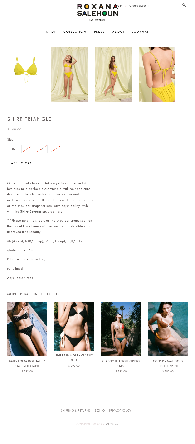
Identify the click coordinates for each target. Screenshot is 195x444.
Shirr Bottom (30, 211)
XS (13, 149)
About (118, 31)
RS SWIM (112, 424)
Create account (139, 5)
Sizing (100, 410)
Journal (140, 31)
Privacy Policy (120, 410)
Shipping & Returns (76, 410)
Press (99, 31)
